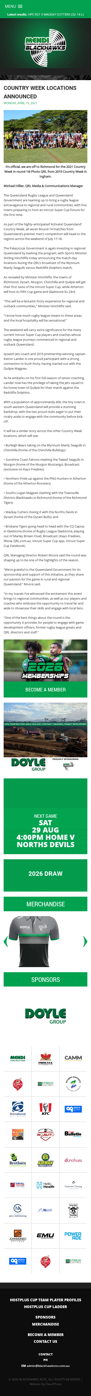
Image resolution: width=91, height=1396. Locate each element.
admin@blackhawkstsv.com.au (45, 1366)
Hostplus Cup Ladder (45, 1306)
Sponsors (45, 1317)
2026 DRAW (45, 873)
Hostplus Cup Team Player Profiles (45, 1299)
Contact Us (45, 1341)
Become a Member (46, 1334)
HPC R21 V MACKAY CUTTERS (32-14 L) (45, 14)
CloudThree (53, 1384)
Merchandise (45, 1324)
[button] (13, 6)
